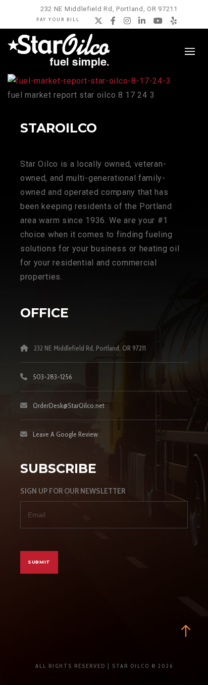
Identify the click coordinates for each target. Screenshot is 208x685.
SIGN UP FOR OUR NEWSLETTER (72, 491)
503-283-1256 (52, 376)
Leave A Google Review (65, 434)
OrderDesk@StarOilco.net (69, 405)
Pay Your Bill (58, 19)
